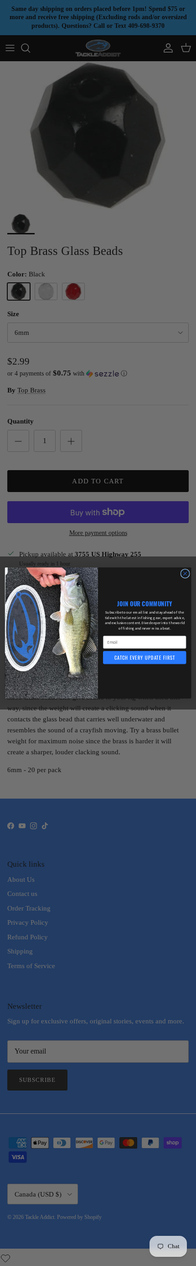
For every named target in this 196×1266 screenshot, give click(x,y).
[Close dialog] (185, 573)
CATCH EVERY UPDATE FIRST (144, 657)
